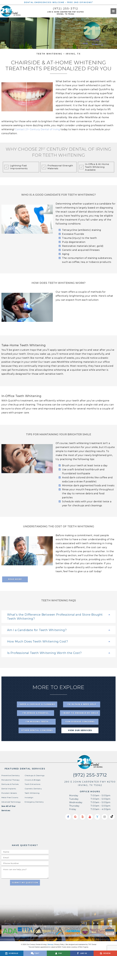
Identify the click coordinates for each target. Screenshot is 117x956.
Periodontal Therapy (10, 780)
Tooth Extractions (32, 784)
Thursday (74, 806)
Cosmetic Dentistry (33, 789)
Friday (72, 809)
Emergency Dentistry (34, 802)
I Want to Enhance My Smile (80, 713)
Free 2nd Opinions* (80, 2)
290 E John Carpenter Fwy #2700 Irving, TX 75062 (65, 13)
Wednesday (75, 802)
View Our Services (80, 730)
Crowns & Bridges (32, 780)
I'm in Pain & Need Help (81, 704)
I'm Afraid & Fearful (35, 713)
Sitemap (50, 944)
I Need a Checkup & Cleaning (37, 704)
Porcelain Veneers (9, 793)
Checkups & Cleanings (34, 775)
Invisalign (29, 797)
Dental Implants (8, 789)
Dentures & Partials (10, 784)
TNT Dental (92, 944)
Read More (15, 579)
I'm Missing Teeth (37, 722)
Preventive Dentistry (10, 775)
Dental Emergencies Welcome (44, 2)
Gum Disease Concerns (80, 722)
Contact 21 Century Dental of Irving (37, 129)
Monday (73, 795)
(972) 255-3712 (65, 8)
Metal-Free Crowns (9, 797)
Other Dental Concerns (37, 730)
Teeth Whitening (32, 793)
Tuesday (74, 799)
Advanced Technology (11, 802)
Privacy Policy (59, 944)
